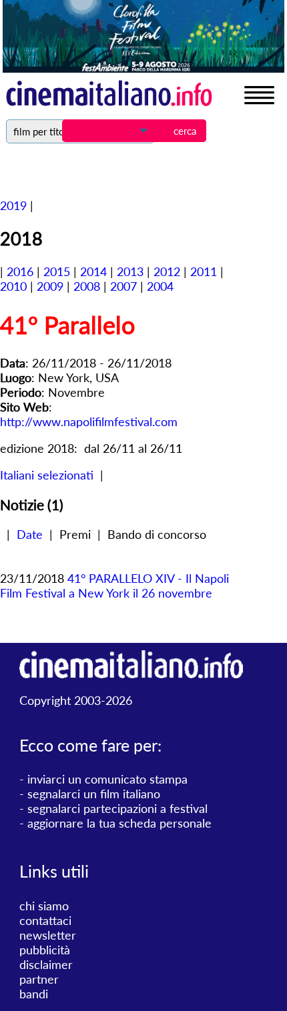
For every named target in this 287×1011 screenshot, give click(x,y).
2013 (130, 271)
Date (30, 534)
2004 (160, 286)
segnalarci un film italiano (93, 793)
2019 (13, 205)
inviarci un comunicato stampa (107, 779)
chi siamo (44, 905)
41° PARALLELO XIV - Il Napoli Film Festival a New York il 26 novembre (114, 585)
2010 (13, 286)
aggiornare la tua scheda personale (119, 823)
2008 (86, 286)
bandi (33, 993)
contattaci (45, 920)
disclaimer (46, 964)
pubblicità (44, 949)
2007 (123, 286)
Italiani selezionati (46, 474)
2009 (50, 286)
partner (39, 979)
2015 (56, 271)
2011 (203, 271)
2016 (20, 271)
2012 (167, 271)
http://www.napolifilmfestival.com (89, 421)
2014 (93, 271)
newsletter (47, 935)
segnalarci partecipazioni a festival (117, 808)
